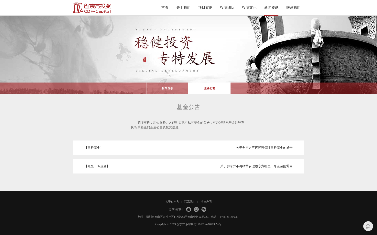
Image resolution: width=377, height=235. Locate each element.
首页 (164, 7)
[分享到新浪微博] (196, 209)
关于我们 (183, 7)
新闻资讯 (271, 7)
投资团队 (227, 7)
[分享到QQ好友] (188, 209)
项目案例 (205, 7)
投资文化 (249, 7)
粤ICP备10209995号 (210, 224)
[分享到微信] (203, 209)
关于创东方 (172, 201)
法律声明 (206, 201)
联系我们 (293, 7)
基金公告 (209, 88)
